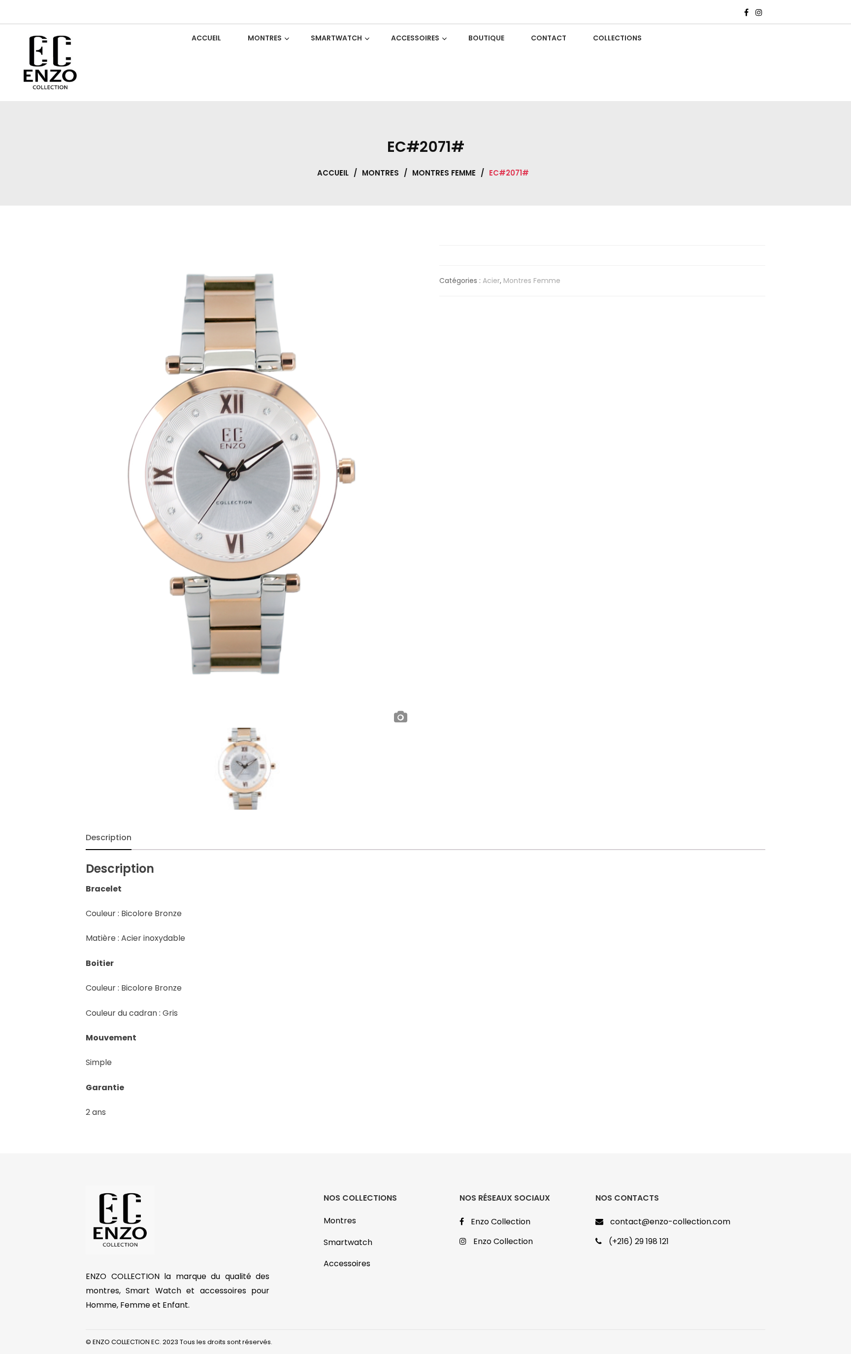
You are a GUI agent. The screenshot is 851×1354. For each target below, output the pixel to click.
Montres (380, 173)
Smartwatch (348, 1242)
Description (108, 837)
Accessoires (347, 1263)
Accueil (333, 173)
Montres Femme (444, 173)
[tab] (108, 837)
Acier (491, 280)
